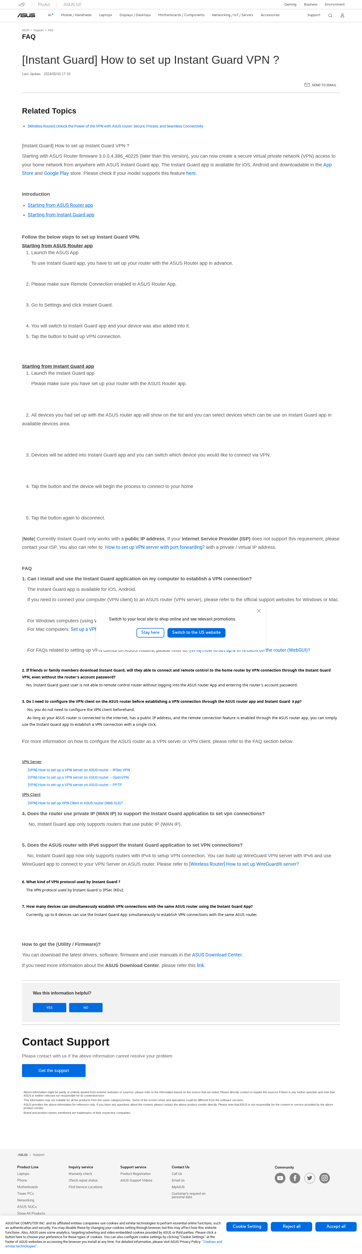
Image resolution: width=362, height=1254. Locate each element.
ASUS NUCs (27, 1207)
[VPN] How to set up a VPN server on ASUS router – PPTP (75, 785)
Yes (49, 1008)
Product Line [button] (27, 1167)
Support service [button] (133, 1167)
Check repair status (83, 1180)
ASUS (25, 30)
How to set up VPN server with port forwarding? (155, 547)
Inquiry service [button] (81, 1167)
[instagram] (324, 1178)
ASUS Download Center (217, 954)
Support (38, 30)
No (85, 1008)
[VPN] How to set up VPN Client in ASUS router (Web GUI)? (75, 803)
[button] (290, 4)
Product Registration (135, 1173)
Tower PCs (25, 1193)
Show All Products (31, 1213)
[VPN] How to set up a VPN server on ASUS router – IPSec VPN (79, 770)
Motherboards (27, 1187)
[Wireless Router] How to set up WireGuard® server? (244, 864)
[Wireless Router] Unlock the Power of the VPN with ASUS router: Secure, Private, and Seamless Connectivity (116, 126)
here (191, 173)
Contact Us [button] (180, 1167)
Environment (335, 4)
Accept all (336, 1226)
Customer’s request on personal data (188, 1195)
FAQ (50, 30)
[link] (26, 15)
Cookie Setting (247, 1226)
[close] (259, 611)
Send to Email (324, 85)
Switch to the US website (196, 632)
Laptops (23, 1173)
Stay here (150, 632)
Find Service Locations (86, 1187)
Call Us (177, 1173)
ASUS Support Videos (136, 1180)
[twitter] (309, 1178)
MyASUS (178, 1187)
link (200, 965)
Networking (25, 1200)
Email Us (178, 1180)
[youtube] (280, 1178)
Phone (22, 1180)
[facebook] (295, 1178)
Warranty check (80, 1173)
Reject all (292, 1226)
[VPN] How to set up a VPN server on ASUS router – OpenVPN (78, 777)
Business (310, 4)
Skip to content (20, 16)
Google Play (56, 173)
